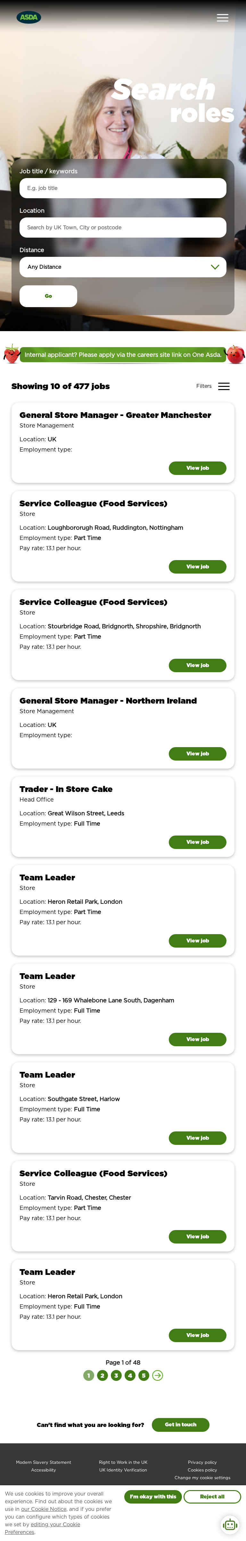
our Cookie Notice (43, 1509)
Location (32, 210)
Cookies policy (202, 1470)
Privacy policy (202, 1462)
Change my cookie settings (202, 1477)
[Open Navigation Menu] (222, 17)
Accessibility (43, 1470)
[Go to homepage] (29, 16)
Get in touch (180, 1425)
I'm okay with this (153, 1497)
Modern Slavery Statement (43, 1462)
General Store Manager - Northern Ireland (108, 700)
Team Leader (47, 877)
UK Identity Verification (123, 1470)
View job (197, 468)
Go (48, 296)
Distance (32, 250)
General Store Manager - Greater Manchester (115, 415)
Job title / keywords (49, 171)
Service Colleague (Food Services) (94, 503)
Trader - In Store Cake (66, 789)
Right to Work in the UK (123, 1462)
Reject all (212, 1497)
